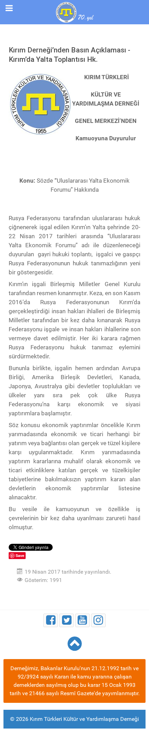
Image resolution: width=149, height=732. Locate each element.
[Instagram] (98, 620)
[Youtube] (82, 620)
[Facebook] (50, 620)
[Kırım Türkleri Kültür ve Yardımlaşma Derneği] (74, 11)
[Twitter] (66, 620)
